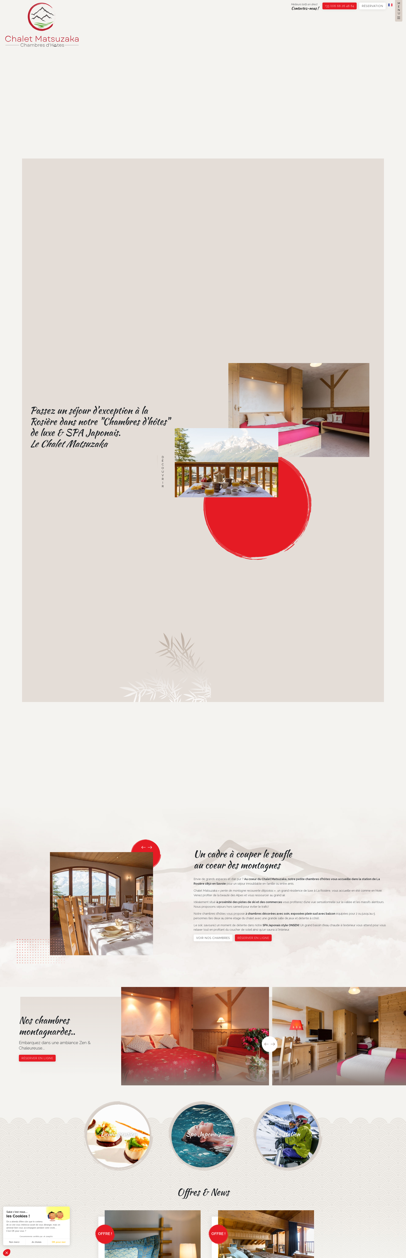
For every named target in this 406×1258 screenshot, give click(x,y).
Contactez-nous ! (305, 8)
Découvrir (162, 471)
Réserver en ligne (253, 938)
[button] (6, 1252)
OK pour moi (58, 1242)
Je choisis (36, 1242)
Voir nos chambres (213, 938)
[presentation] (143, 847)
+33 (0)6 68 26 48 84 (339, 6)
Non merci (14, 1242)
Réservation (372, 6)
